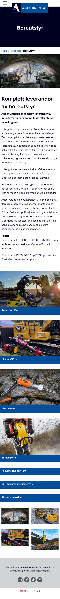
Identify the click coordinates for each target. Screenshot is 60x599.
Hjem (4, 50)
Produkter (15, 50)
